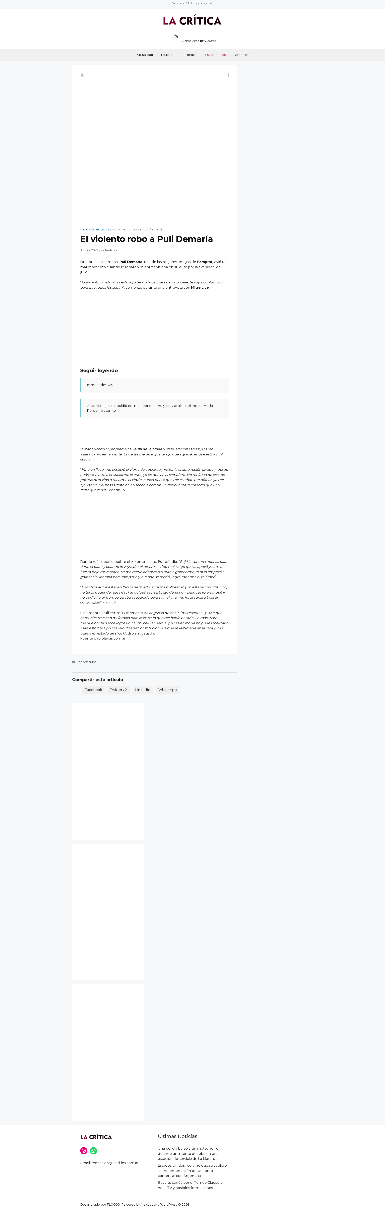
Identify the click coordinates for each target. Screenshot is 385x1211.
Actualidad (145, 55)
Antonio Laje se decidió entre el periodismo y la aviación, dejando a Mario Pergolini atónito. (150, 408)
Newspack (149, 1204)
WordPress (168, 1204)
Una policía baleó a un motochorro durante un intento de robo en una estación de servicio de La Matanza (188, 1153)
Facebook (93, 690)
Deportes (241, 55)
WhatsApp (167, 690)
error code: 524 (100, 385)
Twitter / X (118, 690)
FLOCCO (113, 1204)
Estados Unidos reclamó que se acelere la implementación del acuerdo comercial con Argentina (192, 1170)
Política (166, 55)
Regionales (188, 55)
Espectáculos (215, 55)
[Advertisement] (154, 323)
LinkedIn (142, 690)
